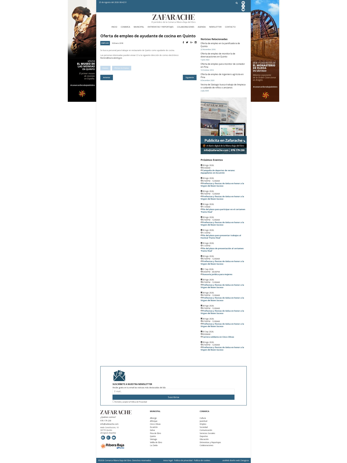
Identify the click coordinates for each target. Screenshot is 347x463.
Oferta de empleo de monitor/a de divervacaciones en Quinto (218, 55)
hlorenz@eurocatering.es (111, 58)
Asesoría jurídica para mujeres (217, 274)
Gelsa (152, 430)
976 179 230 (105, 420)
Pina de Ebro (155, 433)
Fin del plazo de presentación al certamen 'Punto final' (222, 249)
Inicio (114, 27)
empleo (105, 68)
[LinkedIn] (196, 42)
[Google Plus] (191, 42)
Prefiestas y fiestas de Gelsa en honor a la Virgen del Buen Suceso (222, 184)
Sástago (153, 439)
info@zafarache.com (109, 424)
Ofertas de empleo (121, 68)
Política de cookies (202, 460)
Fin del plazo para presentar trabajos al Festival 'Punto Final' (221, 236)
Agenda (202, 27)
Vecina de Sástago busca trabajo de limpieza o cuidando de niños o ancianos (223, 86)
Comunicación (206, 430)
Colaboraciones (185, 27)
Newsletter (215, 27)
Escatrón (154, 427)
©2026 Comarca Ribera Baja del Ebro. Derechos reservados (124, 460)
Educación (204, 439)
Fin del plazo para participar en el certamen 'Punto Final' (223, 210)
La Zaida (154, 445)
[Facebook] (183, 42)
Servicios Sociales (207, 433)
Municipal (139, 27)
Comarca (125, 27)
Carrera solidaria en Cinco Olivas (218, 337)
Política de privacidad (183, 460)
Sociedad (204, 427)
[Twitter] (187, 42)
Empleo (105, 43)
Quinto (153, 436)
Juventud (203, 421)
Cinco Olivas (155, 424)
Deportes (204, 436)
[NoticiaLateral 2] (224, 125)
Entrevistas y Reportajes (161, 27)
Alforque (153, 421)
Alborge (153, 418)
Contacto (230, 27)
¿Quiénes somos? (108, 417)
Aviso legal (168, 460)
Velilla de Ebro (156, 442)
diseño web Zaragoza (239, 460)
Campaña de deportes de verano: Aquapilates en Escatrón (218, 171)
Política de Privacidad (138, 402)
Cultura (203, 418)
